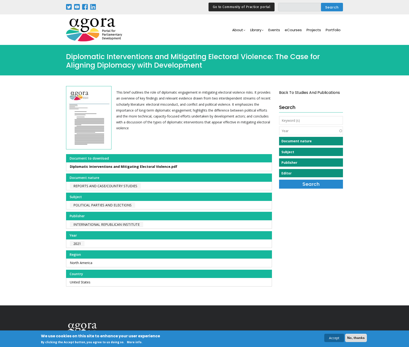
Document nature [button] (296, 141)
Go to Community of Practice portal (241, 7)
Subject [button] (287, 152)
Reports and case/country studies (105, 186)
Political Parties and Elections (102, 205)
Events (274, 29)
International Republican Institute (106, 224)
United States (80, 282)
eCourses (293, 29)
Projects (314, 29)
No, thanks (356, 338)
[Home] (94, 29)
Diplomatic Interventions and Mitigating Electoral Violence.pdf (123, 166)
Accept (334, 338)
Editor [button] (286, 173)
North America (81, 262)
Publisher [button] (289, 162)
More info (134, 342)
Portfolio (333, 29)
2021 (77, 243)
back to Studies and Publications (309, 92)
